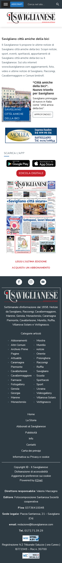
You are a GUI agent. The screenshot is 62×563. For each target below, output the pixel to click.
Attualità (16, 358)
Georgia (15, 393)
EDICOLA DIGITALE (31, 173)
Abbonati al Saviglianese (31, 426)
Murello (41, 345)
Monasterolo (18, 402)
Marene (15, 397)
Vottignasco (44, 402)
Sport (40, 384)
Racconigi (42, 362)
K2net (39, 480)
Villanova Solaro (46, 397)
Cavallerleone (19, 371)
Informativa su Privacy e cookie (31, 457)
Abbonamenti (19, 340)
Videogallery (44, 393)
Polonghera (43, 358)
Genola (15, 389)
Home (31, 414)
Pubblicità (31, 432)
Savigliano (43, 371)
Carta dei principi (31, 451)
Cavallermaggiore (21, 376)
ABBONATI (16, 4)
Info (31, 438)
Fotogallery (18, 384)
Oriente (41, 354)
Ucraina (41, 389)
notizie (40, 349)
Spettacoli (43, 380)
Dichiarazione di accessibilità (31, 472)
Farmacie (16, 380)
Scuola (40, 376)
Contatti (31, 445)
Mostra (41, 340)
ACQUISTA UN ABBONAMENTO (31, 267)
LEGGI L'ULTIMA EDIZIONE (31, 261)
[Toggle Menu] (6, 4)
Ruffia (40, 367)
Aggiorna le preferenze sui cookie (31, 476)
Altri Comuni (18, 345)
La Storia (31, 420)
